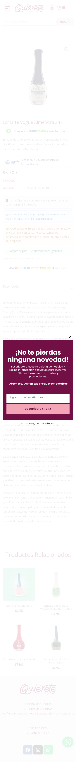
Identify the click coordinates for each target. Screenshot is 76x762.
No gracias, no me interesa (38, 423)
